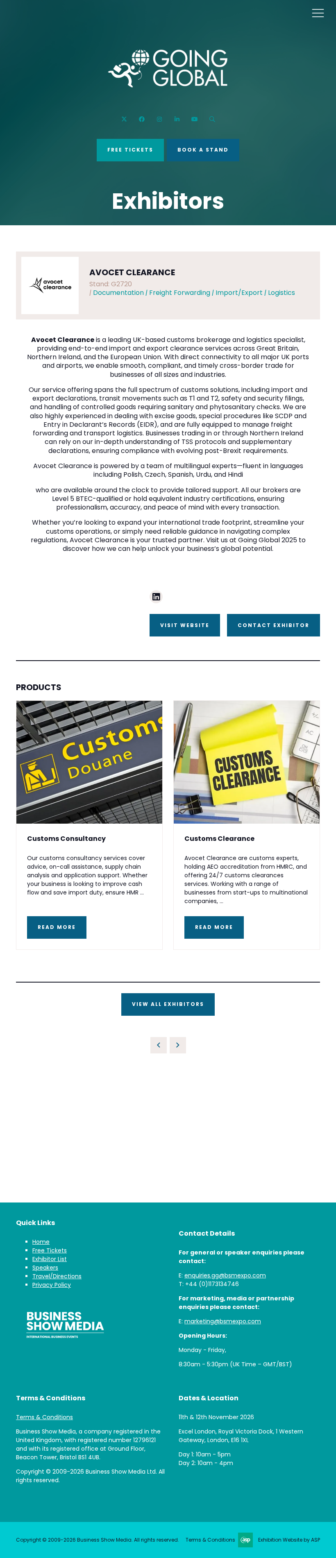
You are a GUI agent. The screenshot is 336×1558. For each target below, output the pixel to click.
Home (41, 1242)
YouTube (194, 119)
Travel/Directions (57, 1276)
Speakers (45, 1268)
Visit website (184, 625)
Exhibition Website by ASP (289, 1540)
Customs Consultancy (66, 838)
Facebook (141, 119)
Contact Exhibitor (273, 625)
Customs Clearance (219, 838)
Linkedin (177, 119)
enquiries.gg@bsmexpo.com (225, 1275)
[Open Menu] (318, 12)
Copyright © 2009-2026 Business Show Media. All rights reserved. (97, 1540)
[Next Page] (178, 1045)
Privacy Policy (51, 1285)
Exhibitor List (49, 1259)
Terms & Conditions (44, 1417)
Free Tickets (49, 1250)
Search (212, 119)
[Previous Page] (158, 1045)
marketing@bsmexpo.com (222, 1321)
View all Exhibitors (168, 1004)
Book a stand (203, 149)
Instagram (159, 119)
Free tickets (130, 149)
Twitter (124, 119)
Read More (57, 927)
